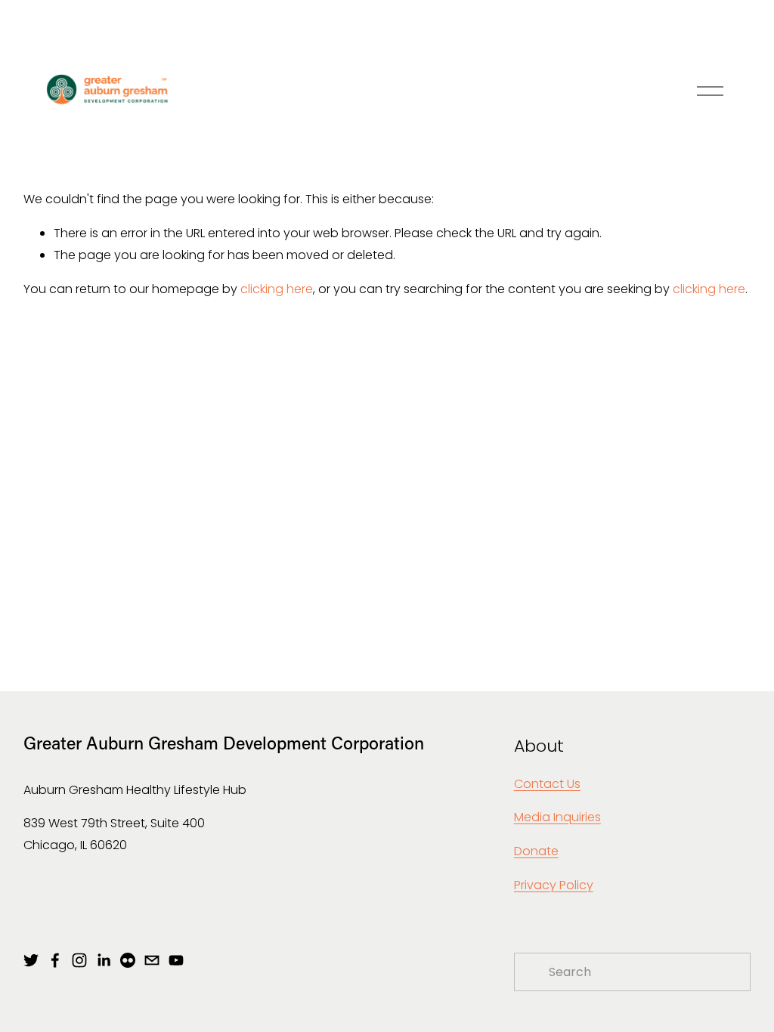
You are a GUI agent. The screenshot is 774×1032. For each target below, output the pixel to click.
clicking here (276, 289)
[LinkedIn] (103, 960)
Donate (536, 851)
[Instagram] (79, 960)
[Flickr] (127, 960)
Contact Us (547, 784)
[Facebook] (55, 960)
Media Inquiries (557, 817)
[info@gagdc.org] (151, 960)
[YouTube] (176, 960)
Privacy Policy (553, 885)
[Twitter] (31, 960)
